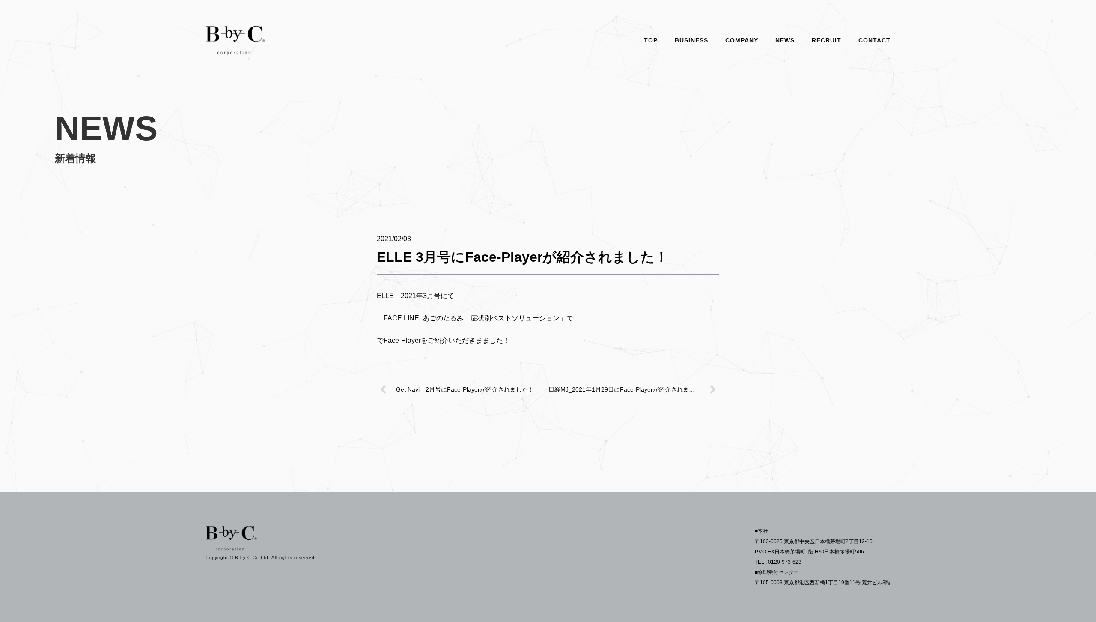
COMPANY (741, 40)
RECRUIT (826, 40)
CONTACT (874, 40)
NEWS (785, 40)
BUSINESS (691, 40)
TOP (651, 40)
